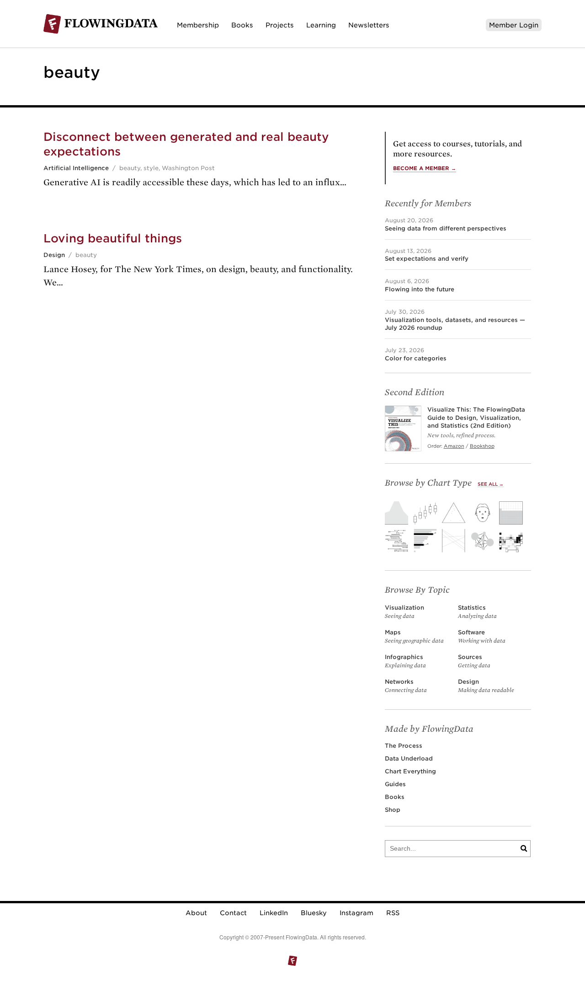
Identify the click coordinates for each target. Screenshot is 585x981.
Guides (395, 784)
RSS (392, 913)
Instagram (356, 913)
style (151, 168)
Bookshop (482, 446)
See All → (491, 484)
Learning (321, 25)
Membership (198, 25)
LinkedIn (274, 913)
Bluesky (314, 913)
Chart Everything (410, 771)
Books (242, 25)
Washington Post (188, 168)
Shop (392, 809)
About (196, 913)
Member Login (513, 25)
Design (54, 255)
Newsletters (368, 25)
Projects (280, 25)
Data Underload (409, 758)
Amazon (454, 446)
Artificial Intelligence (76, 168)
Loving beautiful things (112, 238)
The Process (403, 745)
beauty (129, 168)
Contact (233, 913)
